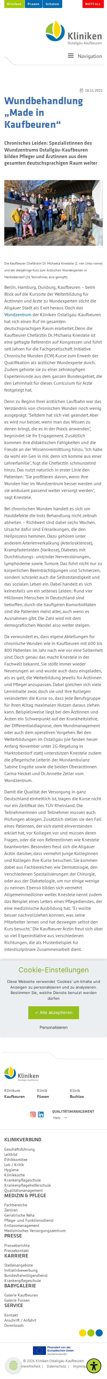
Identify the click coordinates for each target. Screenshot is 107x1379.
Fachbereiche (15, 1204)
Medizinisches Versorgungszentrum (35, 1230)
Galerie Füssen (17, 1300)
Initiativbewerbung (21, 1270)
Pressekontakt (16, 1250)
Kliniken (14, 4)
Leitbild (10, 1154)
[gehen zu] (71, 58)
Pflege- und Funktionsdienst (29, 1220)
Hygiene (11, 1169)
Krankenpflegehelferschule (27, 1185)
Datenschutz (56, 1366)
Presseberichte (17, 1245)
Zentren (11, 1210)
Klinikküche (14, 1175)
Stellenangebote (18, 1265)
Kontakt (11, 1315)
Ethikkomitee (15, 1159)
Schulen (52, 4)
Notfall (93, 4)
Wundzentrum (18, 314)
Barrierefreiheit (28, 1366)
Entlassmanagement (21, 1225)
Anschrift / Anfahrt (20, 1320)
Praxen (34, 4)
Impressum (81, 1366)
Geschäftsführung (19, 1149)
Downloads (14, 1325)
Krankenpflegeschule (22, 1180)
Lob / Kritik (14, 1164)
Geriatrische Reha (19, 1215)
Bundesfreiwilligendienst (26, 1275)
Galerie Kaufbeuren (21, 1295)
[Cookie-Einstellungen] (13, 1365)
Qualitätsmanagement (23, 1190)
